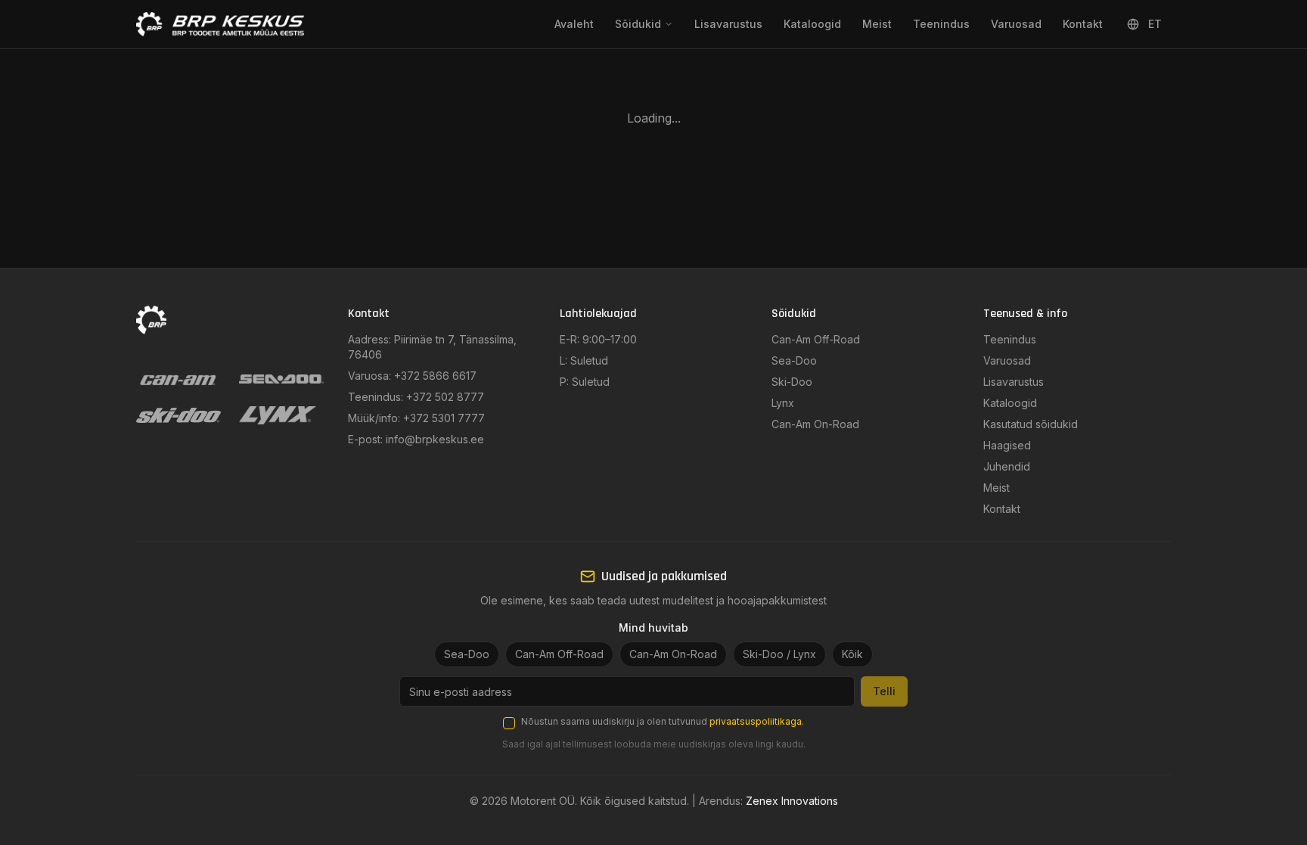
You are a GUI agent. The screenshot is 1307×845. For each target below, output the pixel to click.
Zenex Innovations (792, 800)
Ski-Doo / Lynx (779, 654)
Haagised (1007, 445)
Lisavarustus (728, 23)
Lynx (782, 402)
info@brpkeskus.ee (435, 439)
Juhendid (1006, 466)
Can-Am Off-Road (815, 339)
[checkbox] (509, 723)
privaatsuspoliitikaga (755, 721)
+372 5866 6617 (435, 375)
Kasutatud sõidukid (1030, 424)
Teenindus (941, 23)
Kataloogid (812, 23)
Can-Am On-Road (815, 424)
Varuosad (1016, 23)
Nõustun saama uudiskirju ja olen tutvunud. (662, 721)
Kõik (852, 654)
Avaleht (574, 23)
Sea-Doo (794, 360)
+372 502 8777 (445, 396)
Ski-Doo (791, 381)
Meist (877, 23)
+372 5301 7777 (444, 418)
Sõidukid (638, 23)
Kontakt (1083, 23)
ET (1155, 23)
